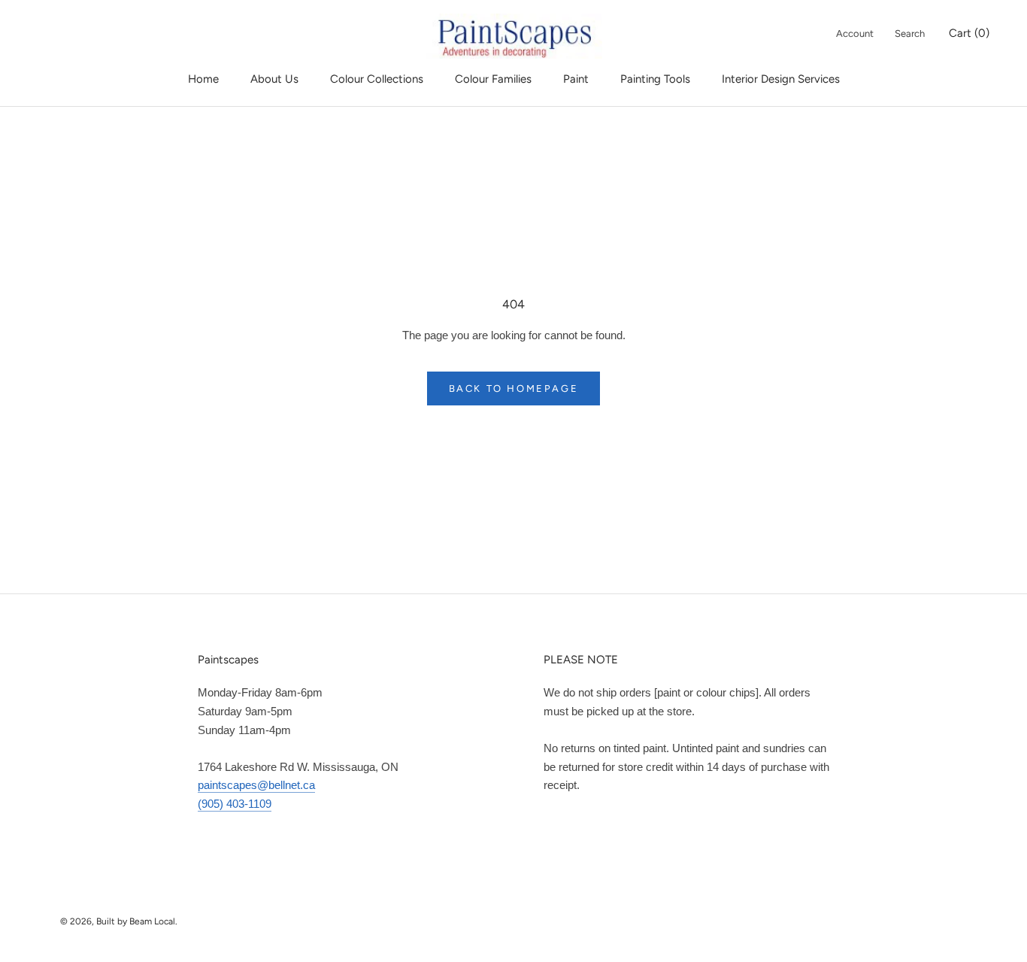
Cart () (969, 33)
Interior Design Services (781, 79)
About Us (274, 79)
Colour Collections (376, 79)
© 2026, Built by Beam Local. (118, 921)
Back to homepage (514, 388)
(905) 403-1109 (234, 803)
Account (855, 33)
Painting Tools (655, 79)
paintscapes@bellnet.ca (256, 784)
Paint (576, 79)
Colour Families (493, 79)
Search (910, 33)
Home (203, 79)
